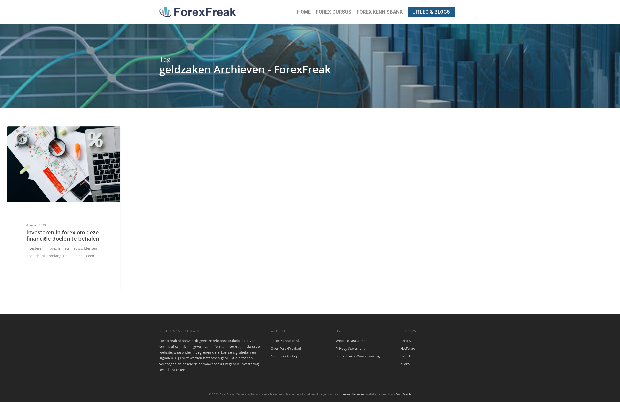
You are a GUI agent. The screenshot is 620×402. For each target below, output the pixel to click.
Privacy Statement (350, 348)
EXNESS (406, 340)
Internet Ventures (352, 394)
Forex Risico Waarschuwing (358, 356)
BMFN (405, 356)
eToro (405, 364)
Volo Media (403, 394)
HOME (304, 12)
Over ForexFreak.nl (286, 348)
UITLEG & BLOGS (431, 12)
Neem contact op (284, 356)
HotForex (407, 348)
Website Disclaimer (351, 340)
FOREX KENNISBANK (380, 12)
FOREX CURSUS (333, 12)
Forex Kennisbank (285, 340)
